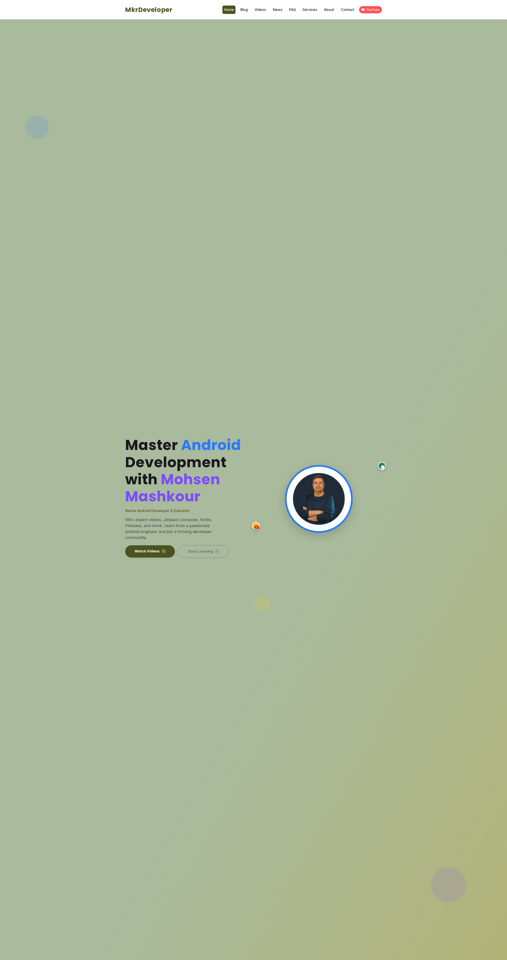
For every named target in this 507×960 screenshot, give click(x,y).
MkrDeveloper (148, 9)
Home (229, 10)
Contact (347, 10)
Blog (244, 10)
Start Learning (201, 551)
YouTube (372, 10)
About (329, 10)
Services (310, 10)
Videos (260, 10)
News (278, 10)
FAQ (292, 10)
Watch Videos (147, 551)
